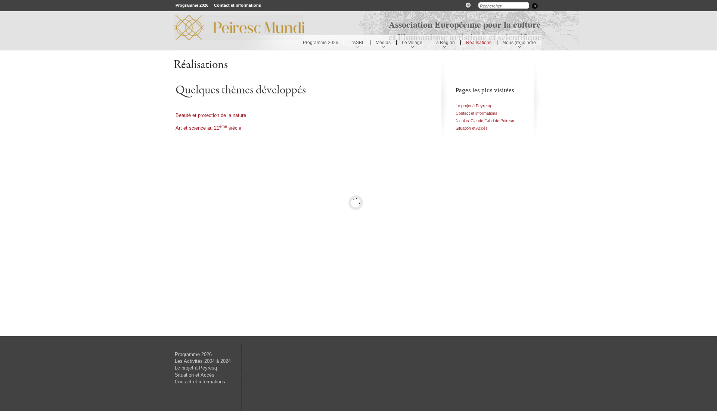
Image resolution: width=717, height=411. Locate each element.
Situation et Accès (472, 128)
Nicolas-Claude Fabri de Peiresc (485, 120)
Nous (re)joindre (519, 42)
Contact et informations (237, 5)
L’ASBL (357, 42)
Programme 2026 (192, 5)
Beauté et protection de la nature (211, 115)
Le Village (412, 42)
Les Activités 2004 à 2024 (203, 361)
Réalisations (478, 42)
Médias (383, 42)
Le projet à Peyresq (473, 105)
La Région (444, 42)
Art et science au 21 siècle (208, 128)
